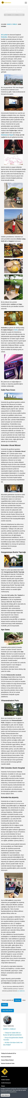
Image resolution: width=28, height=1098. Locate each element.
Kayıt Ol (5, 1004)
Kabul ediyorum (5, 1095)
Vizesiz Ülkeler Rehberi (7, 1060)
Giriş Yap (17, 1000)
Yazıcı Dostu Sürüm (7, 1010)
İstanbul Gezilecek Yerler (7, 1063)
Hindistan (4, 135)
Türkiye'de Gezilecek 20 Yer (8, 1053)
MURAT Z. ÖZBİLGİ (12, 24)
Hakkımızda (4, 1076)
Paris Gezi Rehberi (6, 1056)
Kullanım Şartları (5, 1079)
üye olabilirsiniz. (21, 990)
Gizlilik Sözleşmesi (6, 1082)
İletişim (3, 1086)
